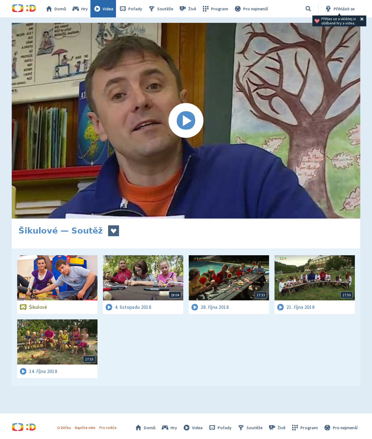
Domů (60, 8)
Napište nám (85, 427)
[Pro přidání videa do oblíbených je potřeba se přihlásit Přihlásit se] (113, 230)
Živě (192, 8)
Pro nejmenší (255, 8)
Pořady (135, 8)
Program (219, 8)
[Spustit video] (186, 121)
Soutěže (165, 8)
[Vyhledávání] (308, 8)
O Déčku (64, 427)
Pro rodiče (108, 427)
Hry (84, 8)
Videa (108, 8)
